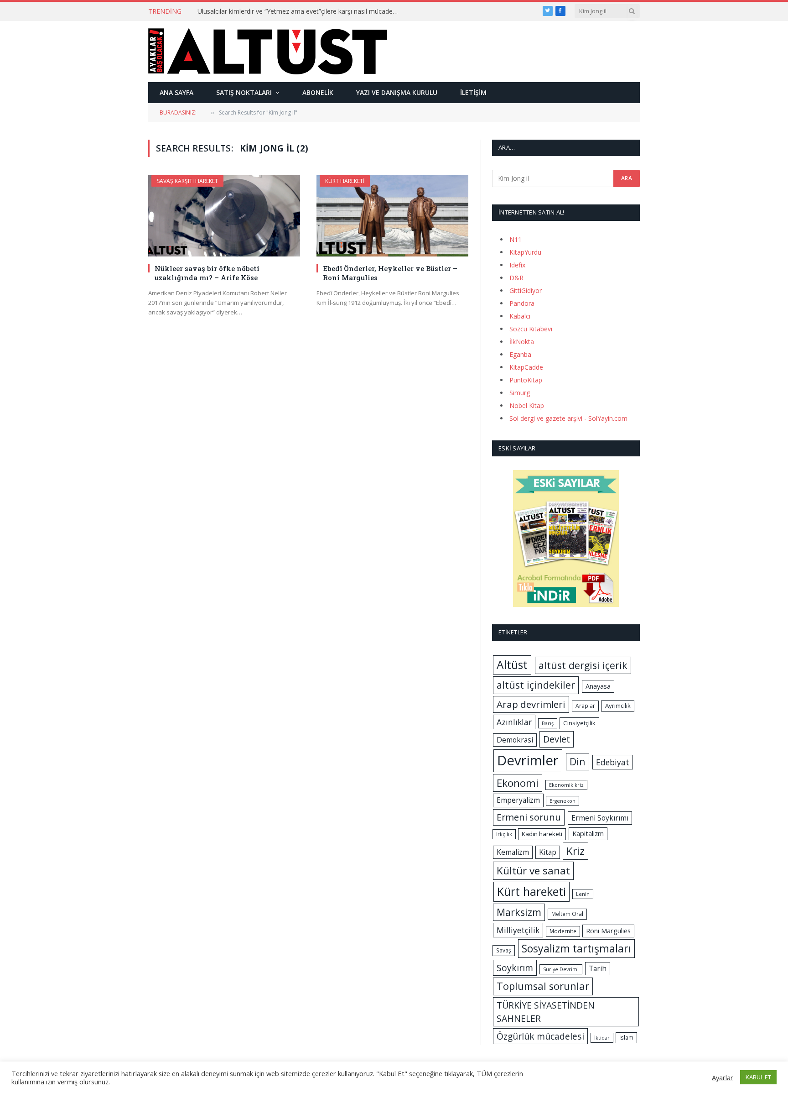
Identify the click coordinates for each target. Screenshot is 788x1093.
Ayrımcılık (618, 705)
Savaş (503, 950)
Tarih (598, 968)
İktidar (602, 1038)
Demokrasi (515, 740)
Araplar (585, 706)
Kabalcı (519, 316)
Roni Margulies (608, 930)
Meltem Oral (567, 914)
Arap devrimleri (531, 704)
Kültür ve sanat (533, 870)
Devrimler (528, 760)
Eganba (520, 354)
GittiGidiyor (525, 290)
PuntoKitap (525, 380)
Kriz (575, 851)
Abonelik (317, 92)
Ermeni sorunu (529, 817)
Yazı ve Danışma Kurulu (396, 92)
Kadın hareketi (542, 834)
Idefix (517, 265)
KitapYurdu (525, 252)
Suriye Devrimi (561, 969)
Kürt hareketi (344, 181)
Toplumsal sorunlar (543, 986)
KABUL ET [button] (758, 1077)
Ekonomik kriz (566, 785)
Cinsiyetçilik (579, 723)
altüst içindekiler (536, 684)
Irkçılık (504, 834)
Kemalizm (513, 852)
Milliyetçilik (518, 930)
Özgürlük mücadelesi (540, 1036)
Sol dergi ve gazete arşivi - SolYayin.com (568, 418)
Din (578, 761)
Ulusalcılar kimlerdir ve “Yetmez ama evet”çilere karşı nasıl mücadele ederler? (300, 11)
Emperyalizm (518, 800)
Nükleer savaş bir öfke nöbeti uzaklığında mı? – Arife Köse (207, 273)
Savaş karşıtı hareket (187, 181)
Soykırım (515, 968)
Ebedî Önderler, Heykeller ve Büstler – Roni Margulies (390, 273)
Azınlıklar (514, 721)
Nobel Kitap (526, 405)
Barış (548, 723)
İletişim (473, 92)
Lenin (583, 894)
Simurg (519, 392)
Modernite (563, 931)
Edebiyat (612, 762)
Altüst (512, 664)
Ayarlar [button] (722, 1077)
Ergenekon (562, 801)
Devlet (556, 739)
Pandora (521, 303)
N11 (515, 239)
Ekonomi (518, 783)
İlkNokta (521, 341)
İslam (626, 1037)
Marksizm (519, 912)
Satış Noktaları (244, 92)
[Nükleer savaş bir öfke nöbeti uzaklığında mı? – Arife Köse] (224, 215)
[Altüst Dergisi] (267, 51)
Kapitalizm (588, 833)
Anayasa (598, 685)
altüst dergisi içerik (583, 665)
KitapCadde (526, 367)
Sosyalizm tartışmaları (576, 948)
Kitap (547, 852)
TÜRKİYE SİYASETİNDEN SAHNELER (546, 1012)
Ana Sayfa (176, 92)
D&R (516, 277)
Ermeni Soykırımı (599, 818)
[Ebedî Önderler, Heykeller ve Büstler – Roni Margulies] (392, 215)
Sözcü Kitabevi (530, 328)
